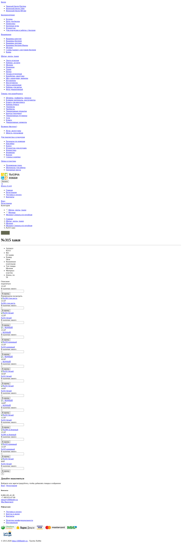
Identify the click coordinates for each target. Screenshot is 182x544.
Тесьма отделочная (14, 74)
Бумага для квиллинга (15, 102)
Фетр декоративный (14, 89)
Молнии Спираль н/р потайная (19, 215)
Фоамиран (10, 152)
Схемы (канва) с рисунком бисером (21, 50)
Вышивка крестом (13, 39)
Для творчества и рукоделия (13, 137)
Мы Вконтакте (7, 502)
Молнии (9, 65)
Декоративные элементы (16, 122)
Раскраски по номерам (15, 141)
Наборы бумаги (12, 104)
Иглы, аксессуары (13, 131)
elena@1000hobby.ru (9, 500)
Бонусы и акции (13, 514)
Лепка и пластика (8, 161)
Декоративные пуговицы (16, 116)
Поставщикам (12, 522)
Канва (8, 52)
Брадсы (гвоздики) (14, 113)
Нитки (9, 72)
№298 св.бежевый (8, 435)
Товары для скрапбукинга (12, 94)
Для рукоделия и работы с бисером (20, 30)
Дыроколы (10, 107)
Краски (9, 155)
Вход (3, 201)
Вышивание (6, 34)
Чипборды (10, 109)
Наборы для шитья (14, 87)
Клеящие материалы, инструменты (21, 100)
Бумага (9, 120)
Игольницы (11, 80)
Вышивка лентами (14, 43)
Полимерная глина (14, 165)
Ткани (8, 69)
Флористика (11, 150)
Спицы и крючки (13, 157)
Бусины (9, 19)
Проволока (10, 24)
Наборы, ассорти (13, 63)
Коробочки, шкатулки (15, 76)
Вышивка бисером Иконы (17, 45)
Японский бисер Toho (15, 8)
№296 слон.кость (8, 303)
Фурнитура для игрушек (16, 148)
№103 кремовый (8, 347)
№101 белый (6, 318)
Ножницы (10, 67)
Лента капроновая (13, 85)
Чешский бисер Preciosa (16, 6)
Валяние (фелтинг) (9, 126)
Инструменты (12, 83)
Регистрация (11, 192)
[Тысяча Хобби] (10, 179)
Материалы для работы (16, 167)
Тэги (8, 118)
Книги (9, 146)
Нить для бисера (13, 21)
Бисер (3, 2)
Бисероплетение (8, 15)
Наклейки (10, 143)
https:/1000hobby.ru (20, 541)
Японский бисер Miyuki (16, 11)
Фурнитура (10, 28)
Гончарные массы (13, 170)
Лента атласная (12, 60)
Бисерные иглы (12, 26)
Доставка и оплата (14, 195)
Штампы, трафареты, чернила (18, 98)
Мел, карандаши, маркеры (17, 78)
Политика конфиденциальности (19, 520)
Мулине (9, 48)
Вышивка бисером (14, 41)
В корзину (5, 294)
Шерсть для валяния (14, 133)
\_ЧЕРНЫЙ (6, 332)
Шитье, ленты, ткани (10, 56)
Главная (9, 190)
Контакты (10, 197)
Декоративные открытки (16, 111)
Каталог (5, 181)
